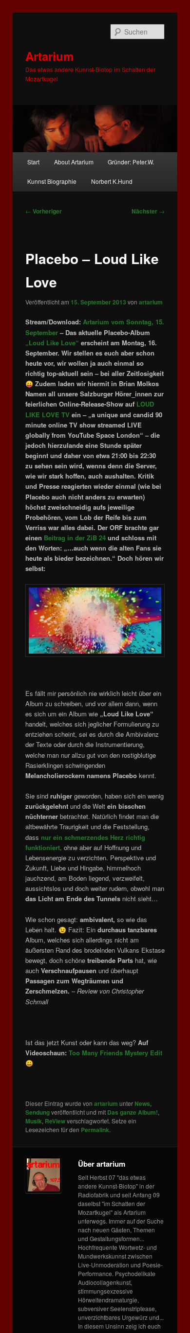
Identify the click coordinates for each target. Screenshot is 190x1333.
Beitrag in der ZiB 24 (75, 537)
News (142, 1103)
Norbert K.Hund (112, 181)
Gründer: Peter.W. (131, 162)
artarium (151, 302)
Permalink (95, 1129)
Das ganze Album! (132, 1112)
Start (33, 162)
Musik (33, 1121)
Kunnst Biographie (51, 181)
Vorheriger (43, 211)
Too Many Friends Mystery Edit (115, 1052)
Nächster (148, 211)
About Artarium (74, 162)
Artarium (49, 56)
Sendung (37, 1112)
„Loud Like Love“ (52, 342)
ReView (55, 1121)
